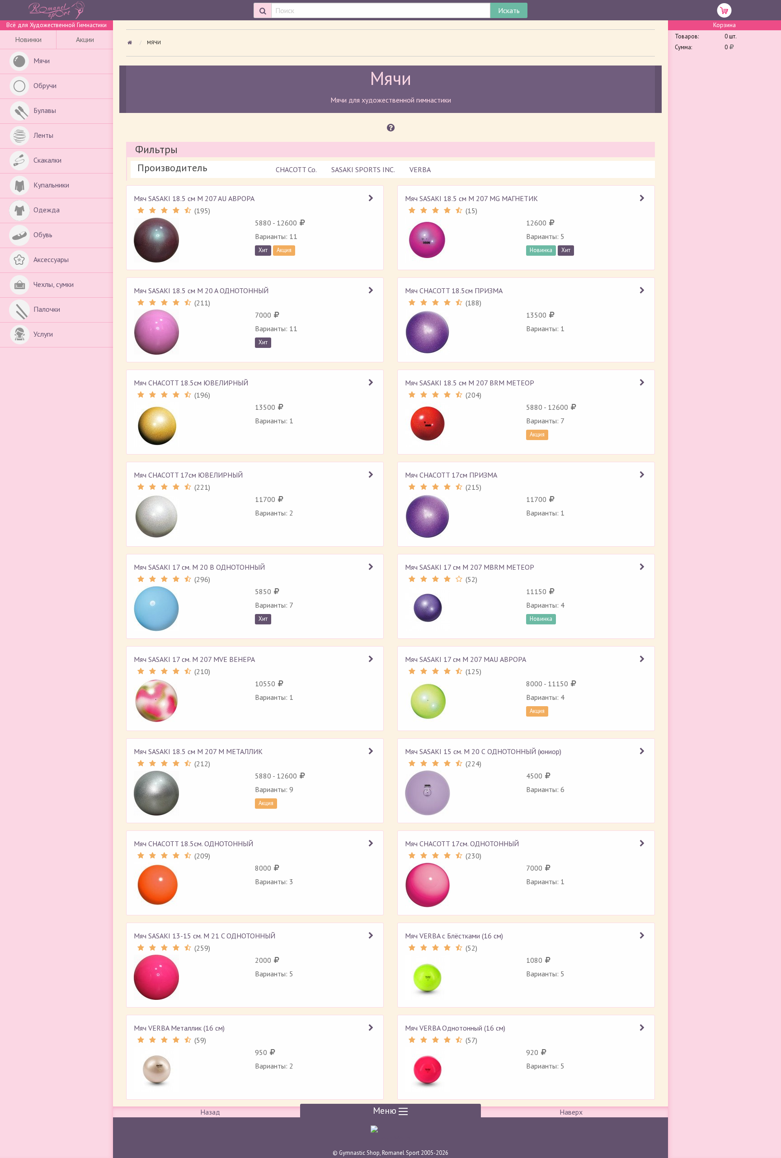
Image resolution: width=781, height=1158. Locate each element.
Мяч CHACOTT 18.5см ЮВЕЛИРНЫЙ (191, 382)
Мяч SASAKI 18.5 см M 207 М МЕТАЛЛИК (198, 751)
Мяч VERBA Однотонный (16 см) (455, 1027)
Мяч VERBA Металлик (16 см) (179, 1027)
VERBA (420, 169)
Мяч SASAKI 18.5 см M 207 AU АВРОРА (194, 198)
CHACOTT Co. (296, 169)
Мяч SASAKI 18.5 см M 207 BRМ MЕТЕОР (469, 382)
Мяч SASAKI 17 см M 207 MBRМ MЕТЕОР (469, 567)
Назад (210, 1111)
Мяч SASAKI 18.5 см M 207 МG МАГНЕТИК (471, 198)
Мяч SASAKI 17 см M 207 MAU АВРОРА (465, 659)
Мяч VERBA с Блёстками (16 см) (454, 935)
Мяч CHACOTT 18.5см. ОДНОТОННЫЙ (193, 843)
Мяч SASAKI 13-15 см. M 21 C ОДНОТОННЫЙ (204, 935)
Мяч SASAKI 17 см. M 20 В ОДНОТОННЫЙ (199, 567)
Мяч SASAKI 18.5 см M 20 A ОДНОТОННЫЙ (201, 290)
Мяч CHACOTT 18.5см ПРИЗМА (454, 290)
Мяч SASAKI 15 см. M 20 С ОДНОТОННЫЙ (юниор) (483, 751)
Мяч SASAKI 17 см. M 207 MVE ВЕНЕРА (194, 659)
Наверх (571, 1111)
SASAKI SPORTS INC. (363, 169)
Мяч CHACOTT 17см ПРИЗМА (451, 474)
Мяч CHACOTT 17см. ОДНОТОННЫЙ (462, 843)
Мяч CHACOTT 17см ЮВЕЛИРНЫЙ (188, 474)
